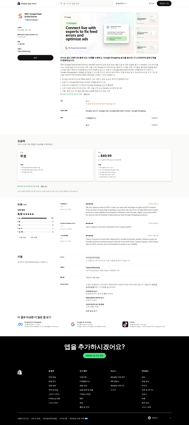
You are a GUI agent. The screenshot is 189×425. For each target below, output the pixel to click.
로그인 (151, 3)
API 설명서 (115, 381)
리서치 (113, 390)
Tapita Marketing (24, 51)
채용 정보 (145, 381)
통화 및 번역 (84, 407)
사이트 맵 (63, 418)
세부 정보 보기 (91, 311)
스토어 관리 (53, 403)
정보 (143, 377)
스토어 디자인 (54, 394)
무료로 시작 (164, 3)
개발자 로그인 (23, 418)
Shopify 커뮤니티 (117, 385)
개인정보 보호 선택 (77, 418)
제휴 (143, 398)
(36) (23, 44)
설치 (35, 58)
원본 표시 (87, 94)
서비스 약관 (35, 418)
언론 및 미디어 (147, 390)
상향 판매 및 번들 (86, 390)
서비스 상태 (146, 407)
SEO (81, 398)
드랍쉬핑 (83, 377)
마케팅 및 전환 (54, 398)
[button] (42, 324)
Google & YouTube (84, 322)
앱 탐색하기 (120, 3)
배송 (81, 403)
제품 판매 (52, 385)
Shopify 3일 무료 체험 (94, 355)
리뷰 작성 (22, 237)
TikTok (132, 322)
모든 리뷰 (34, 237)
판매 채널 (52, 377)
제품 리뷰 (83, 385)
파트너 (144, 394)
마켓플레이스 (91, 118)
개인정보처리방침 (93, 257)
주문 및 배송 (53, 390)
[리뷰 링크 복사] (68, 204)
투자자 (144, 385)
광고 (87, 125)
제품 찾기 (52, 381)
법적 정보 (145, 403)
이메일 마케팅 (85, 394)
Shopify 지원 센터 (118, 377)
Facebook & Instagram (32, 322)
